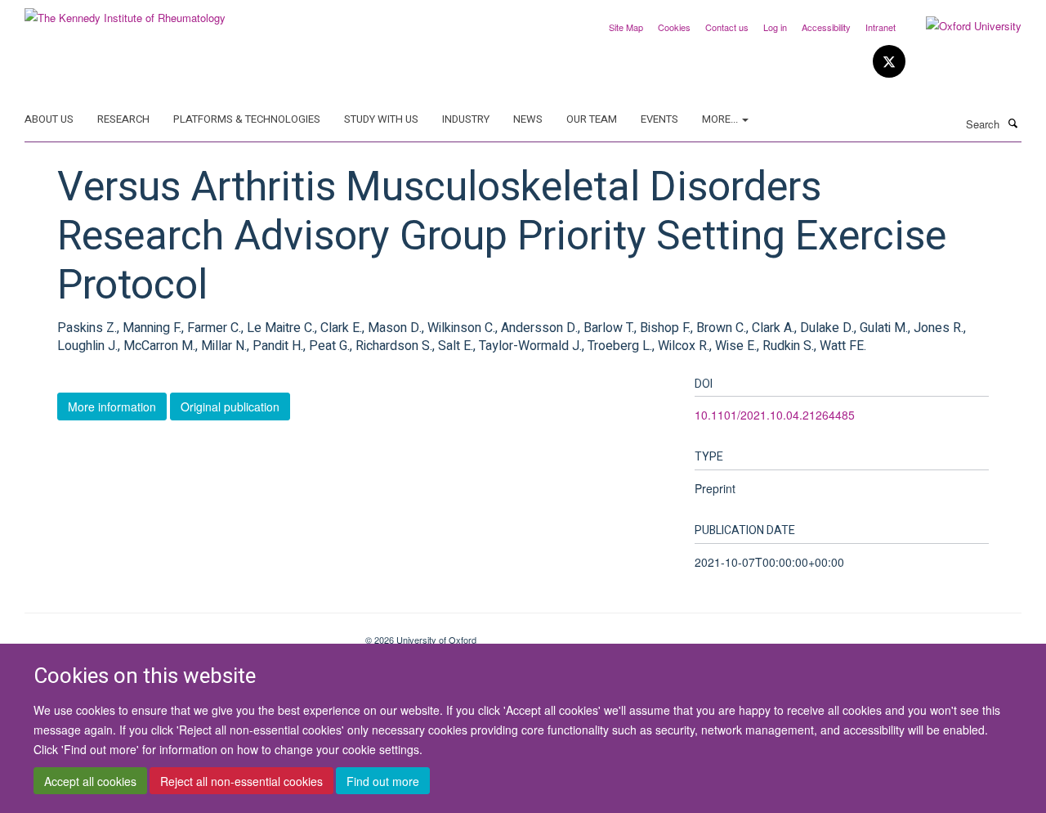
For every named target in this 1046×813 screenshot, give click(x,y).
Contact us (727, 27)
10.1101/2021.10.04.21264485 (775, 414)
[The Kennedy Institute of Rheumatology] (125, 12)
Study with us (381, 119)
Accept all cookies (90, 781)
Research (123, 119)
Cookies (674, 27)
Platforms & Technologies (246, 119)
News (528, 119)
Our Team (591, 119)
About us (49, 119)
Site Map (626, 27)
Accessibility (826, 27)
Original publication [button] (230, 406)
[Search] (1012, 123)
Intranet (880, 27)
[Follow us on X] (889, 62)
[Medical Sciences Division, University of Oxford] (183, 634)
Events (659, 119)
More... (721, 119)
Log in (775, 27)
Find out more (382, 781)
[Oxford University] (961, 26)
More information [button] (112, 406)
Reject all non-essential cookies (241, 781)
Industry (465, 119)
